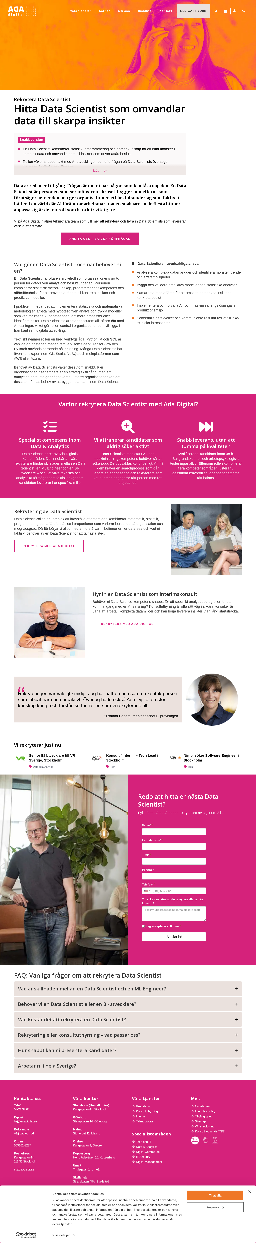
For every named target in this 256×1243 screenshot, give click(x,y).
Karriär (104, 10)
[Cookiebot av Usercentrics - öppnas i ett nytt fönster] (25, 1235)
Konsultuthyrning (147, 1111)
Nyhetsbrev (202, 1106)
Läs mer (100, 171)
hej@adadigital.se (25, 1121)
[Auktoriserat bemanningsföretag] (205, 1140)
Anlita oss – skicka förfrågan (100, 238)
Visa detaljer (61, 1235)
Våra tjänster (80, 10)
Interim (140, 1116)
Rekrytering (143, 1106)
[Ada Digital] (22, 11)
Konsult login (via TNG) (210, 1131)
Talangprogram (145, 1121)
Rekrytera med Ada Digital (49, 546)
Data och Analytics (43, 767)
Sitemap (200, 1121)
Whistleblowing (204, 1126)
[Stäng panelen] (249, 1191)
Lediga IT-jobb (193, 10)
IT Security (143, 1156)
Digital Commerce (148, 1151)
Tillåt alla (215, 1195)
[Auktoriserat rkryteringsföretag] (215, 1140)
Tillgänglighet (203, 1116)
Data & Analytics (147, 1146)
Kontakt (165, 10)
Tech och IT (143, 1141)
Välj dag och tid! (24, 1133)
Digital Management (149, 1161)
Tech (112, 767)
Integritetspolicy (205, 1111)
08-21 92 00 (21, 1109)
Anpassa (213, 1207)
